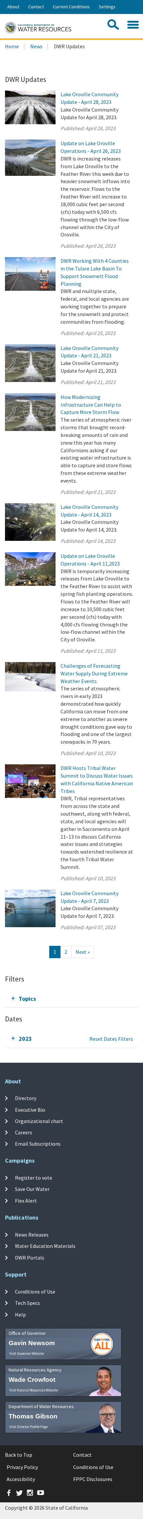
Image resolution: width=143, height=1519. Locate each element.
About (13, 7)
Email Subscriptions (38, 1143)
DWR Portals (29, 1257)
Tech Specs (27, 1303)
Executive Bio (30, 1109)
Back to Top (18, 1454)
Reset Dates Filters (111, 1038)
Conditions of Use (35, 1291)
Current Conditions (71, 7)
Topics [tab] (27, 998)
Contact (36, 7)
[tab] (71, 998)
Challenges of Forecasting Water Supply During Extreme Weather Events (94, 673)
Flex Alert (26, 1200)
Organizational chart (39, 1121)
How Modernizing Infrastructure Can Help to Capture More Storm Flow (91, 405)
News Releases (32, 1234)
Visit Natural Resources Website (33, 1390)
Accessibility (21, 1479)
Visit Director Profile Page (28, 1426)
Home (12, 46)
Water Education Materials (45, 1246)
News (36, 46)
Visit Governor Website (26, 1353)
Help (20, 1314)
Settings (107, 7)
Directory (25, 1098)
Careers (23, 1132)
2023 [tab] (25, 1038)
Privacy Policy (22, 1467)
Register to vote (33, 1177)
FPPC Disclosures (92, 1479)
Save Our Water (32, 1189)
